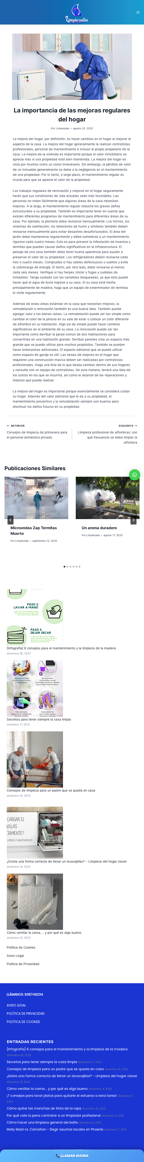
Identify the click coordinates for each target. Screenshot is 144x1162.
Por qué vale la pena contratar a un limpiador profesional (53, 1115)
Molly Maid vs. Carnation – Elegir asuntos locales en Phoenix (55, 1129)
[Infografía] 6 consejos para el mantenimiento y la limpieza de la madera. (62, 648)
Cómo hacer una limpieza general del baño (42, 1122)
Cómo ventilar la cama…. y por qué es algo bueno (44, 933)
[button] (134, 474)
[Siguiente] (133, 520)
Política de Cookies (21, 947)
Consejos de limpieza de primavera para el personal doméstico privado (37, 431)
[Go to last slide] (11, 520)
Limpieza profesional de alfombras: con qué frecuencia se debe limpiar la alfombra (107, 434)
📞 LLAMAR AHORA (72, 1156)
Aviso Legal (15, 956)
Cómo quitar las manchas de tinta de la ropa (44, 1108)
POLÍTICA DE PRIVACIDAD (26, 1013)
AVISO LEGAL (16, 1005)
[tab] (64, 567)
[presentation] (36, 498)
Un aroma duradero (99, 528)
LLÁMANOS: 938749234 (25, 994)
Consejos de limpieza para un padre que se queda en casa (51, 790)
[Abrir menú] (137, 12)
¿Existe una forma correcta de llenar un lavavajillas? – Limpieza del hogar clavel (67, 861)
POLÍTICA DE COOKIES (23, 1022)
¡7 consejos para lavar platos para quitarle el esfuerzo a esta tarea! (62, 1095)
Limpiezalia (21, 540)
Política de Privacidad (23, 964)
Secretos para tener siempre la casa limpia (39, 719)
